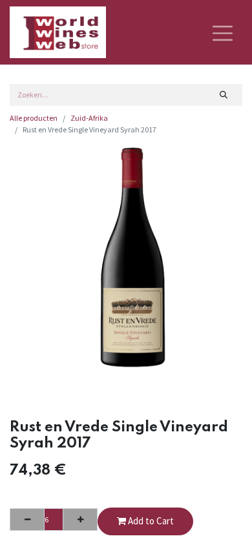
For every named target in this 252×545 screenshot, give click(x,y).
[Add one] (80, 519)
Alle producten (34, 118)
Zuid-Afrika (89, 118)
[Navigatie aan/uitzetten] (222, 32)
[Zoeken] (223, 95)
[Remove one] (27, 519)
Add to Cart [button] (150, 521)
